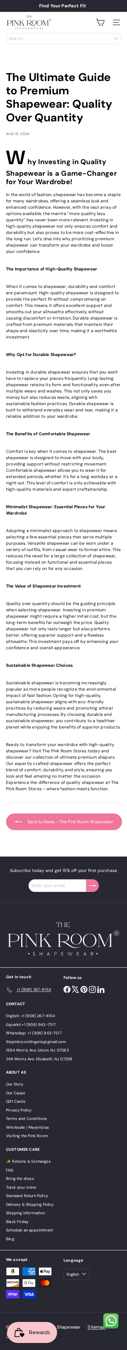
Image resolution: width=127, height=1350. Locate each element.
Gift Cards (15, 1101)
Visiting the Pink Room (27, 1135)
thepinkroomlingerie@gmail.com (36, 1041)
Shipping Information (25, 1212)
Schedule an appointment (29, 1230)
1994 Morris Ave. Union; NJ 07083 (37, 1050)
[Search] (116, 38)
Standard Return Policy (27, 1195)
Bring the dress (20, 1178)
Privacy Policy (19, 1110)
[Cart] (100, 22)
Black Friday (17, 1221)
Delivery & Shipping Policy (30, 1204)
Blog (10, 1238)
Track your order (21, 1187)
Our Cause (15, 1092)
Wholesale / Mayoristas (27, 1127)
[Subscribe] (92, 885)
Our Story (15, 1084)
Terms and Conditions (26, 1118)
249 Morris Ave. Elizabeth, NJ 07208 (39, 1058)
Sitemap (96, 1327)
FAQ (9, 1170)
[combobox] (63, 38)
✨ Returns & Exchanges (28, 1161)
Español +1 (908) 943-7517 (31, 1024)
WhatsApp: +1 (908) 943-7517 (34, 1032)
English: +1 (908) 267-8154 (30, 1015)
